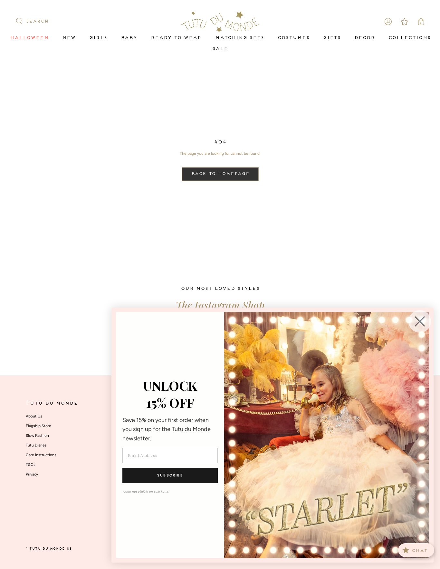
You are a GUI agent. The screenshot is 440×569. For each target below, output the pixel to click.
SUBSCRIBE (170, 475)
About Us (34, 416)
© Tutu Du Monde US (49, 548)
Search (37, 22)
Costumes (293, 38)
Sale (220, 49)
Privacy (32, 474)
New (68, 38)
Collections (409, 38)
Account (388, 21)
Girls (98, 38)
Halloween (29, 38)
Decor (364, 38)
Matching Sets (239, 38)
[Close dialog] (419, 321)
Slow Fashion (37, 435)
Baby (128, 38)
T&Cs (30, 464)
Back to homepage (220, 174)
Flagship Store (38, 426)
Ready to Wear (175, 38)
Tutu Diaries (36, 445)
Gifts (331, 38)
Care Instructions (41, 455)
